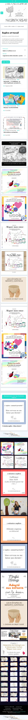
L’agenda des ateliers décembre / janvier (13, 55)
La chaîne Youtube (15, 709)
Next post (4, 53)
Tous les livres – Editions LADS (9, 706)
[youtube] (15, 1)
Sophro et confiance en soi (9, 51)
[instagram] (14, 1)
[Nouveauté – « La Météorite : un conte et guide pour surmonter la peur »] (14, 72)
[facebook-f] (12, 1)
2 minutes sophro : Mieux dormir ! (12, 426)
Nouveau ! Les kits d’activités (11, 107)
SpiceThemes (18, 712)
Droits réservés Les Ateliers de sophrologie (19, 711)
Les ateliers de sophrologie (10, 79)
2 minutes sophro (8, 708)
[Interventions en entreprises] (14, 123)
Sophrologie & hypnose (7, 709)
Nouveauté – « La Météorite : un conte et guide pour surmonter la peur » (12, 82)
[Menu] (2, 13)
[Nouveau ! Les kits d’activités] (14, 98)
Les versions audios (19, 706)
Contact (21, 709)
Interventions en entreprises (11, 132)
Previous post (5, 48)
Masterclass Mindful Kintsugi (17, 708)
